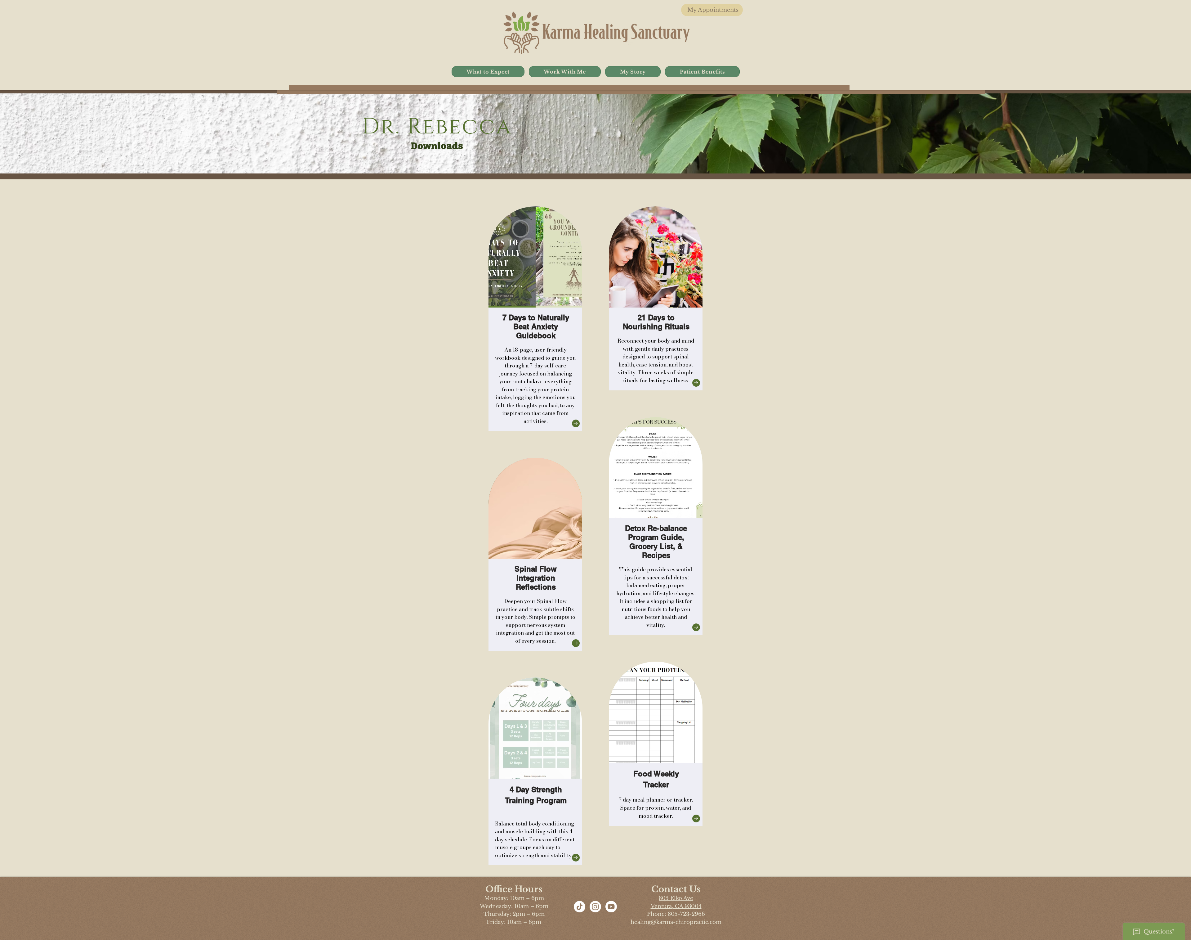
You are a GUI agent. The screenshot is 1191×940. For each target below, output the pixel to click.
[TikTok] (579, 906)
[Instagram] (595, 906)
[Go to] (576, 423)
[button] (488, 71)
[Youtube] (611, 906)
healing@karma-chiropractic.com (676, 922)
